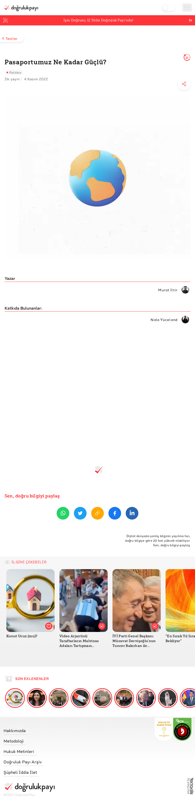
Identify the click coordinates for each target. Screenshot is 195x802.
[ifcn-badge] (164, 729)
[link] (29, 729)
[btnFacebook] (114, 514)
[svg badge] (182, 729)
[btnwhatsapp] (63, 514)
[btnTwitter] (80, 514)
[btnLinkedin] (132, 514)
